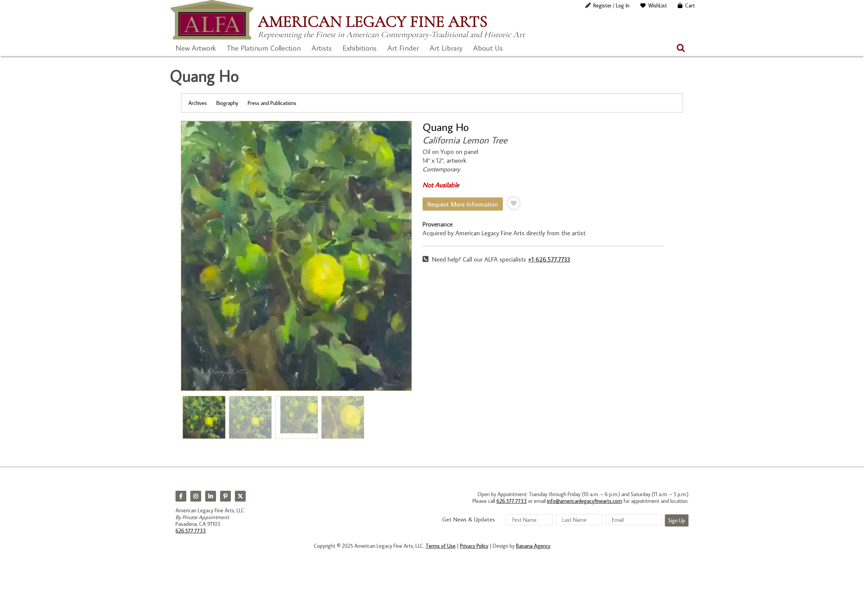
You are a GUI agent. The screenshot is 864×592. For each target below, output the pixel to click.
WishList (657, 5)
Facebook (181, 496)
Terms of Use (441, 545)
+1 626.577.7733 (549, 259)
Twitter (240, 496)
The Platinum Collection (264, 48)
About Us (488, 48)
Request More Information (463, 204)
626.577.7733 (191, 530)
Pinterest (225, 496)
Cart (690, 5)
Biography (227, 103)
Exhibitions (360, 48)
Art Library (446, 48)
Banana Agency (533, 545)
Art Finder (403, 48)
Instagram (195, 496)
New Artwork (196, 48)
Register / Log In (611, 5)
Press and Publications (272, 103)
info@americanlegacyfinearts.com (584, 500)
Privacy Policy (474, 545)
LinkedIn (210, 496)
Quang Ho (446, 127)
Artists (322, 48)
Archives (197, 103)
